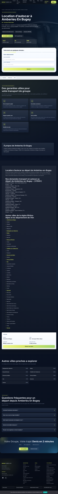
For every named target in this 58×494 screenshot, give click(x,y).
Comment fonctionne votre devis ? (10, 410)
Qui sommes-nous (26, 466)
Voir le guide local (18, 35)
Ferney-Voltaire (10, 259)
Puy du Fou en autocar (50, 483)
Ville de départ (7, 57)
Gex (7, 261)
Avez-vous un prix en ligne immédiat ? (11, 415)
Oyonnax (9, 290)
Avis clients (25, 470)
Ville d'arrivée (7, 62)
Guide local (10, 77)
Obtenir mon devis (29, 346)
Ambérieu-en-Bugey (11, 219)
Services (24, 467)
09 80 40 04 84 (46, 2)
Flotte (24, 469)
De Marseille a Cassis (50, 479)
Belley (8, 233)
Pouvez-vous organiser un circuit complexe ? (13, 429)
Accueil (3, 9)
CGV (24, 483)
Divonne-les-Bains (11, 255)
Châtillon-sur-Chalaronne (12, 248)
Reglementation (37, 470)
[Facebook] (3, 478)
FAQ (15, 77)
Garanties (4, 77)
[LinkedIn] (6, 478)
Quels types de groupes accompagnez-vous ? (13, 420)
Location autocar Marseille (51, 469)
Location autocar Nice (50, 470)
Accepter (45, 492)
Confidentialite (37, 467)
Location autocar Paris (50, 467)
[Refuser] (56, 492)
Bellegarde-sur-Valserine (12, 230)
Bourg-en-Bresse (10, 239)
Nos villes (24, 476)
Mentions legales (37, 466)
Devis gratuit (53, 2)
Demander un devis (7, 35)
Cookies (36, 469)
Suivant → (29, 69)
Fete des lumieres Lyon (50, 473)
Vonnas (8, 327)
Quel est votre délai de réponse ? (10, 425)
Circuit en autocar (49, 477)
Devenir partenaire (26, 473)
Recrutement (25, 474)
